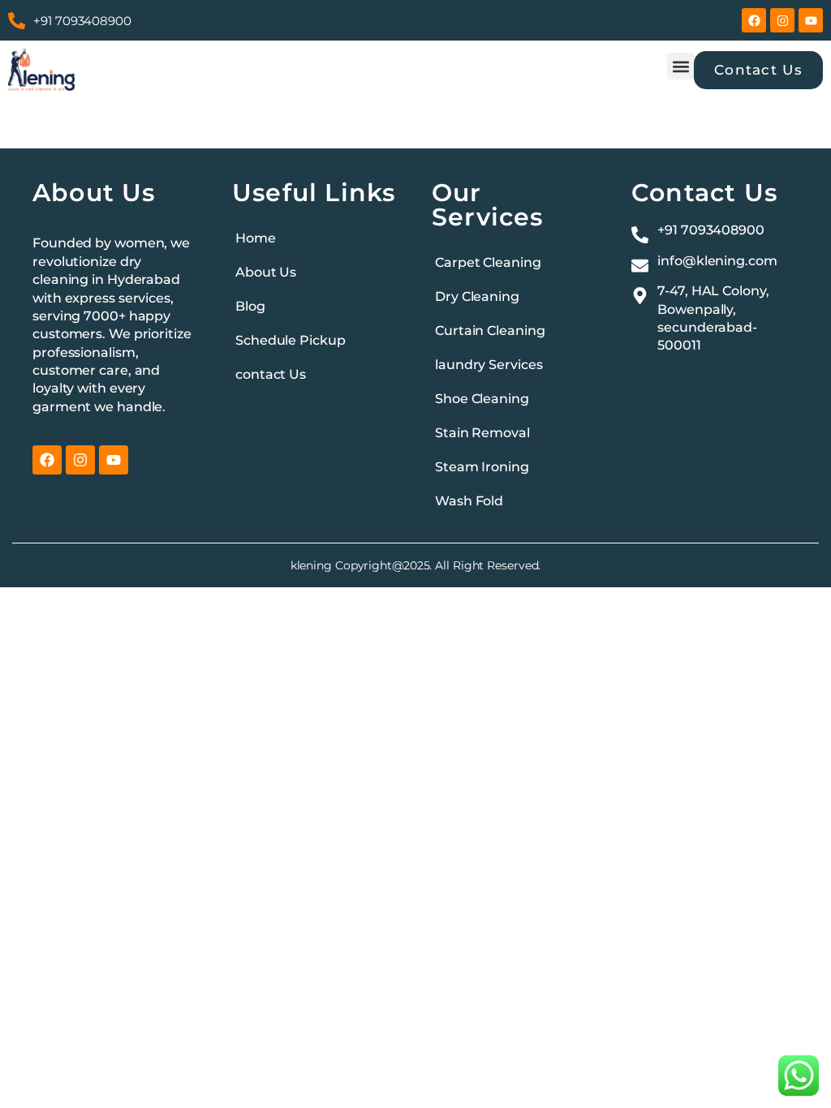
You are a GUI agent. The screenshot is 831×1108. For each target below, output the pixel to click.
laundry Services (488, 364)
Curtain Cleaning (490, 330)
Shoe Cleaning (482, 398)
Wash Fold (469, 501)
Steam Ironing (482, 467)
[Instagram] (782, 20)
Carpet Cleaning (488, 262)
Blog (250, 306)
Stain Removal (482, 432)
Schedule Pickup (290, 340)
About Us (265, 272)
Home (255, 238)
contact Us (270, 374)
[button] (680, 66)
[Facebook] (754, 20)
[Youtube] (811, 20)
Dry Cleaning (477, 296)
